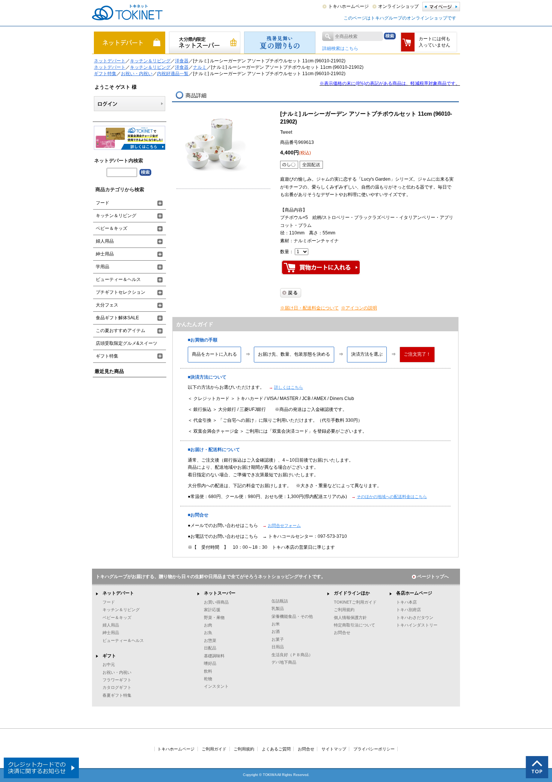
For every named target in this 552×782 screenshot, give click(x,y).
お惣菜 (210, 640)
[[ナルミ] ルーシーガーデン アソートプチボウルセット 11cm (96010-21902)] (214, 143)
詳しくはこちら (288, 387)
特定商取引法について (354, 625)
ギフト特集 (105, 73)
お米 (275, 624)
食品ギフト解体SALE (117, 317)
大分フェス (107, 305)
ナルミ (200, 67)
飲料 (208, 671)
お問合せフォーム (284, 525)
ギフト (109, 655)
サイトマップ (333, 749)
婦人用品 (105, 241)
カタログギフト (117, 687)
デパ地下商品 (283, 662)
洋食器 (182, 60)
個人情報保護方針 (350, 617)
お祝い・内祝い (136, 73)
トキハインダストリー (416, 625)
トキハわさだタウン (414, 617)
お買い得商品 (216, 602)
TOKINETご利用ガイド (355, 602)
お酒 (275, 631)
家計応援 (212, 609)
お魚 (208, 632)
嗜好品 (210, 663)
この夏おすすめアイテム (120, 330)
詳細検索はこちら (340, 48)
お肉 (208, 625)
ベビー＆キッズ (111, 228)
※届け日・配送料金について (309, 308)
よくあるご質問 (276, 749)
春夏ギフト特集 (117, 695)
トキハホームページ (348, 6)
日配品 (210, 648)
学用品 (102, 266)
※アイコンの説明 (359, 308)
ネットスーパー (219, 593)
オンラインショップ (398, 6)
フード (102, 202)
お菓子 (277, 639)
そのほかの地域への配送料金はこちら (392, 496)
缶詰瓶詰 (279, 601)
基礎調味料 (214, 656)
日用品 (277, 647)
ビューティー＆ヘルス (118, 279)
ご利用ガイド (214, 749)
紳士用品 (105, 254)
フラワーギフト (117, 680)
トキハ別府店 (408, 609)
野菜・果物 (214, 617)
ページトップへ (433, 576)
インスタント (216, 686)
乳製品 (277, 608)
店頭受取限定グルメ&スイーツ (126, 343)
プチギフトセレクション (120, 292)
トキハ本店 (406, 602)
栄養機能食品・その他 (292, 616)
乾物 (208, 678)
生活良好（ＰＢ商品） (292, 654)
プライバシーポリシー (374, 749)
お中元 (109, 664)
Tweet (286, 132)
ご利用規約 (344, 609)
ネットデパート (109, 60)
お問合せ (342, 632)
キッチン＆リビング (150, 60)
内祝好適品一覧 (173, 73)
